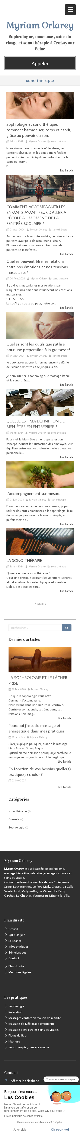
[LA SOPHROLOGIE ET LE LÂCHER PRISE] (40, 659)
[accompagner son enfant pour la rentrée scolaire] (40, 188)
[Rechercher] (66, 627)
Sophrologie (16, 827)
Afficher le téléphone (25, 1081)
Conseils (14, 819)
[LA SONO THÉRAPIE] (40, 541)
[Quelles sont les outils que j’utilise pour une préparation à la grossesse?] (40, 325)
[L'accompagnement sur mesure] (40, 474)
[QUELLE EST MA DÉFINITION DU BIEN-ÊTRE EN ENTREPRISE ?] (40, 402)
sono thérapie (18, 811)
